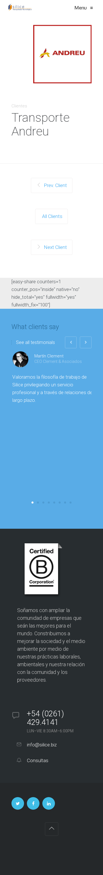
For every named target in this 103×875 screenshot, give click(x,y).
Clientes (19, 106)
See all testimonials (35, 342)
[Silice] (20, 8)
